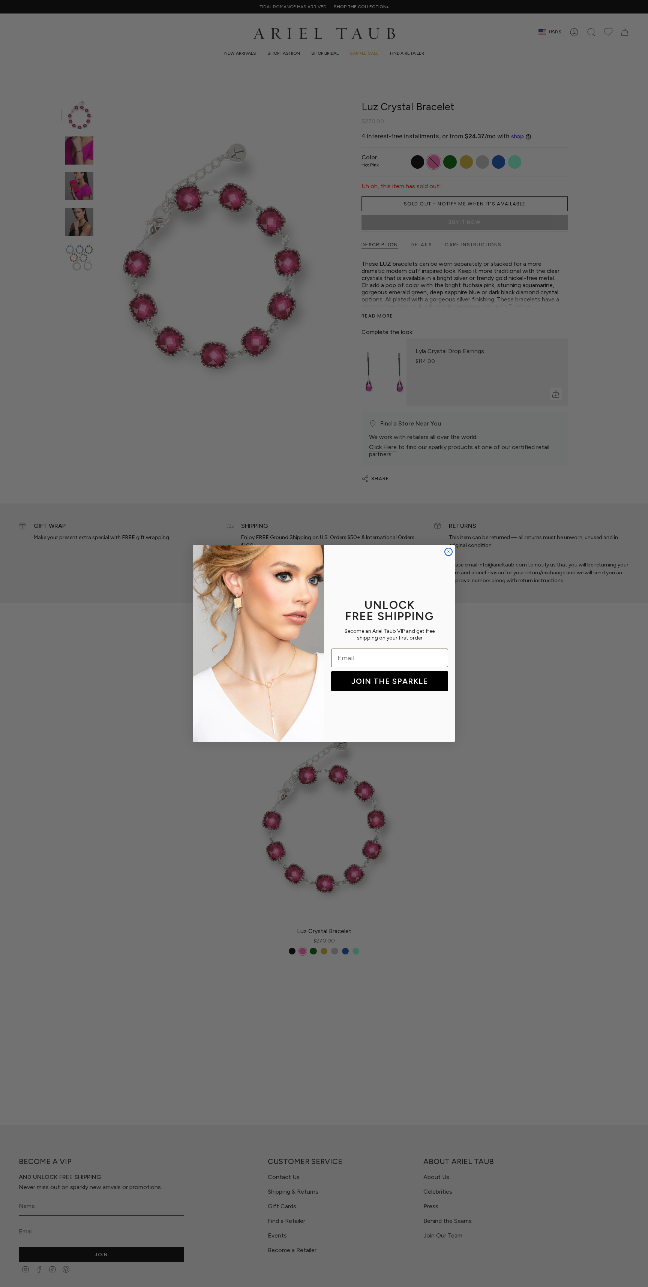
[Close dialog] (448, 552)
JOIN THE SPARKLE (389, 681)
